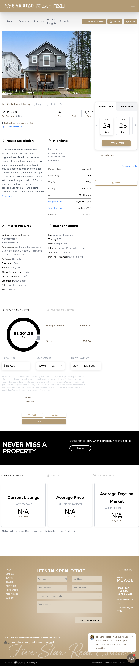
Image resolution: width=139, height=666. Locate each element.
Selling (9, 582)
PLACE (57, 637)
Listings (10, 574)
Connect (10, 598)
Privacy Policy (96, 662)
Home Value (12, 590)
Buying (9, 578)
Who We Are (12, 594)
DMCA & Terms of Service (115, 662)
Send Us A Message (88, 620)
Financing (11, 586)
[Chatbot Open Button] (131, 658)
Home (8, 570)
